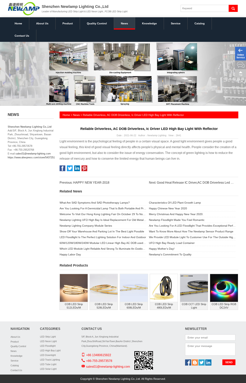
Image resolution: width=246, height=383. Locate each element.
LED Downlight (48, 355)
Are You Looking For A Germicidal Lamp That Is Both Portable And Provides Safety (103, 208)
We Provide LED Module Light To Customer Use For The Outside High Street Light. (192, 237)
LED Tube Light (48, 364)
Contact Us (22, 35)
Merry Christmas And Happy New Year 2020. (176, 214)
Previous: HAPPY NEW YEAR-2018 (84, 182)
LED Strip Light (48, 336)
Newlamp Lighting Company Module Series (86, 225)
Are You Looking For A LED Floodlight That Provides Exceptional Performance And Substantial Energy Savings (192, 225)
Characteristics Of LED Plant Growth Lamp (175, 202)
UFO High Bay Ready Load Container (172, 242)
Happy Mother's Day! (162, 248)
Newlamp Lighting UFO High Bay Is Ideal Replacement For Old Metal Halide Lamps (103, 219)
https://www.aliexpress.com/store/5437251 (31, 157)
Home (18, 23)
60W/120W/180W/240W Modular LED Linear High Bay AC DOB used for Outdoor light (103, 242)
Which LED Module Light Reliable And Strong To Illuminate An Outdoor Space (103, 248)
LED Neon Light (48, 341)
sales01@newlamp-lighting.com (33, 153)
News (124, 23)
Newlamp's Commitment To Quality (170, 254)
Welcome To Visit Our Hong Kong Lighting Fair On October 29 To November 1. (103, 214)
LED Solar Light (48, 369)
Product (67, 23)
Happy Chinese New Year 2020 (168, 208)
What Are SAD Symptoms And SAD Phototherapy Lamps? (95, 202)
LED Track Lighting (50, 359)
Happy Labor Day (70, 254)
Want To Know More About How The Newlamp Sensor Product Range (191, 231)
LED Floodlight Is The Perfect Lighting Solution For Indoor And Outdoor (103, 237)
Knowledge (149, 23)
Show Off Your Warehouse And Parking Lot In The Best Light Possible (102, 231)
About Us (42, 23)
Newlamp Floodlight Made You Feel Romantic (176, 219)
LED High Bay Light (50, 350)
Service (175, 23)
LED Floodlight (48, 346)
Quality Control (97, 23)
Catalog (199, 23)
